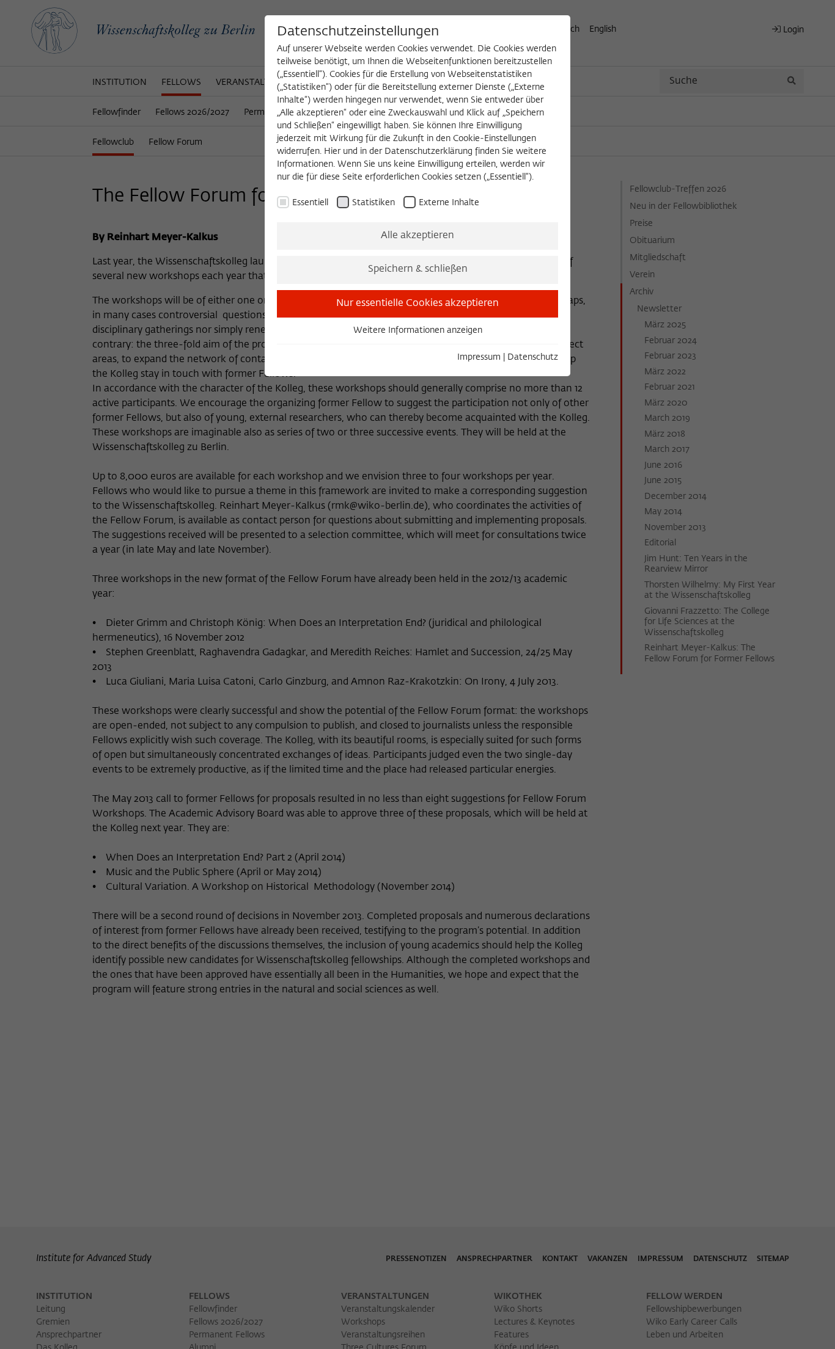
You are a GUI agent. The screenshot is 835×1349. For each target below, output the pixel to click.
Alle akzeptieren (417, 236)
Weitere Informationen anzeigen (417, 330)
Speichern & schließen (418, 269)
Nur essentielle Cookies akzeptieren (417, 303)
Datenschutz (532, 357)
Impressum (479, 357)
